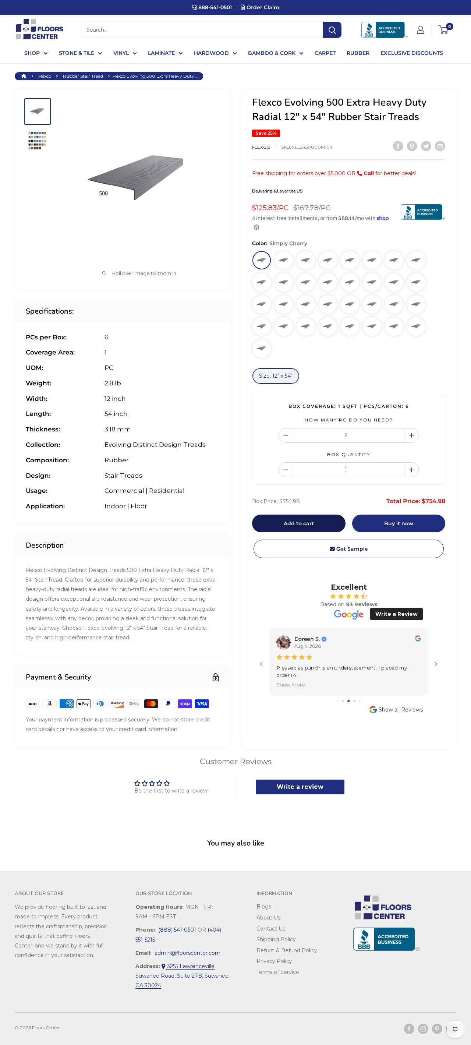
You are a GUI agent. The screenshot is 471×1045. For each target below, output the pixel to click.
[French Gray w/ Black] (350, 282)
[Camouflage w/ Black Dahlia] (284, 304)
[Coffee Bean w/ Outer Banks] (372, 260)
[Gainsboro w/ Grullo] (416, 282)
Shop (32, 53)
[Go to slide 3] (348, 701)
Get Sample (351, 549)
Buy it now (398, 523)
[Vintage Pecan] (284, 260)
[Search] (332, 30)
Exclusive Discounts (411, 53)
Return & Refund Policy (286, 950)
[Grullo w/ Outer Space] (306, 304)
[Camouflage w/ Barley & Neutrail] (350, 260)
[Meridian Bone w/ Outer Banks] (261, 282)
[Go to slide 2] (343, 701)
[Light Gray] (328, 326)
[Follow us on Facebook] (409, 1029)
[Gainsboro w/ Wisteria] (372, 326)
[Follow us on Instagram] (423, 1029)
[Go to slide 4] (354, 701)
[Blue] (394, 326)
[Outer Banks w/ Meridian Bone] (416, 260)
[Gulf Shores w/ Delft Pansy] (261, 326)
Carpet (325, 53)
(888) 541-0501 (176, 929)
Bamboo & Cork (271, 53)
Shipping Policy (276, 939)
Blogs (263, 906)
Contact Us (270, 928)
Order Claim (262, 7)
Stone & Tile (76, 53)
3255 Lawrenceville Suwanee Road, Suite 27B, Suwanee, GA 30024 (182, 976)
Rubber (358, 53)
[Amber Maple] (306, 260)
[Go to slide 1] (337, 701)
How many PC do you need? (349, 420)
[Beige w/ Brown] (284, 326)
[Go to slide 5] (359, 701)
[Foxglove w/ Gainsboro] (306, 326)
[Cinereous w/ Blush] (328, 282)
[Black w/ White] (394, 282)
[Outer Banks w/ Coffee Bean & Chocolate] (394, 260)
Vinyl (121, 53)
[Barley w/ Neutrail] (328, 260)
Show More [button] (290, 684)
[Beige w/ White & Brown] (394, 304)
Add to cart (299, 523)
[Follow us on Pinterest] (437, 1029)
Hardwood (211, 53)
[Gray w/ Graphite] (306, 282)
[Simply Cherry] (261, 260)
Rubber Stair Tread (83, 76)
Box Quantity (348, 454)
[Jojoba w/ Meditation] (416, 304)
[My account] (420, 30)
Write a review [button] (300, 786)
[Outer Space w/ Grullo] (261, 304)
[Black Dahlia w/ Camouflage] (372, 282)
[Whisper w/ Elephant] (350, 304)
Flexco (44, 76)
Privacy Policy (274, 961)
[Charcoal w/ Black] (261, 348)
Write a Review (396, 614)
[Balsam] (372, 304)
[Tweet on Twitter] (426, 146)
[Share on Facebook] (398, 146)
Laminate (161, 53)
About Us (268, 917)
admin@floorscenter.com (186, 953)
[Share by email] (440, 146)
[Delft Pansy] (416, 326)
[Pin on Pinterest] (412, 146)
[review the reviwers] (418, 639)
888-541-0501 (214, 7)
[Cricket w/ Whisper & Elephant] (328, 304)
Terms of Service (277, 972)
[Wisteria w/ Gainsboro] (350, 326)
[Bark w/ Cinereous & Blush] (284, 282)
